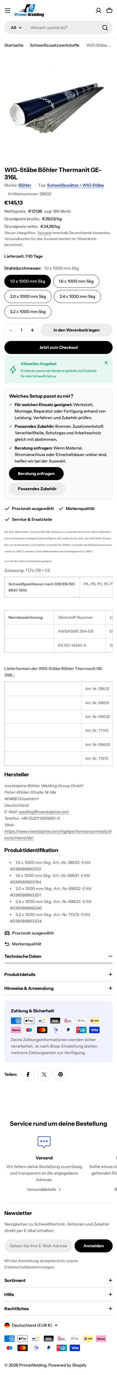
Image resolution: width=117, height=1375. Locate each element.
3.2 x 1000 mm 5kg (28, 311)
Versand (44, 233)
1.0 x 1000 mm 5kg (27, 281)
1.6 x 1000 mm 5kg (76, 281)
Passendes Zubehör (37, 488)
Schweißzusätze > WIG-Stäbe (75, 185)
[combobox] (58, 27)
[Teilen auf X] (44, 1074)
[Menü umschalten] (7, 10)
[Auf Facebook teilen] (28, 1074)
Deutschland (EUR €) (32, 1325)
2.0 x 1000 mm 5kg (28, 296)
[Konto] (98, 10)
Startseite (13, 45)
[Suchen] (105, 27)
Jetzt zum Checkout (58, 347)
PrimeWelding (33, 1365)
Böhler (25, 185)
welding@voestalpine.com (44, 811)
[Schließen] (106, 363)
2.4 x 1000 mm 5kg (77, 296)
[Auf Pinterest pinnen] (60, 1074)
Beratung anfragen (36, 473)
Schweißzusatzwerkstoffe (54, 45)
